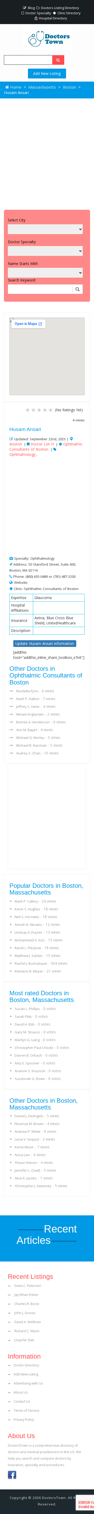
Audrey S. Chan (28, 753)
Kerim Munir (24, 1147)
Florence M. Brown (29, 1123)
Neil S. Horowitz (27, 916)
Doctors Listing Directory (59, 7)
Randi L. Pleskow (28, 948)
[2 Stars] (33, 410)
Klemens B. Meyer (29, 971)
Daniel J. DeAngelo (29, 1116)
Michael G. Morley (30, 737)
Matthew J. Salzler (29, 955)
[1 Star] (27, 410)
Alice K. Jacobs (26, 1178)
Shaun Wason (26, 1162)
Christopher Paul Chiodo (34, 1047)
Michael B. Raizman (31, 745)
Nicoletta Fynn (27, 691)
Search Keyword (21, 280)
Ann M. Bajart (26, 729)
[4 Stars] (45, 410)
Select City (16, 220)
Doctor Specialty (38, 13)
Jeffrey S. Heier (28, 706)
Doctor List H (42, 444)
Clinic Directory (69, 13)
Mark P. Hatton (27, 698)
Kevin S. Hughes (27, 909)
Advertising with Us (28, 1383)
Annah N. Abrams (28, 924)
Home (15, 87)
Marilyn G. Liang (27, 1039)
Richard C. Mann (26, 1331)
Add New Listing (47, 73)
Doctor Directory (26, 1365)
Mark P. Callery (26, 901)
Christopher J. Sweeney (33, 1186)
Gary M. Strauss (27, 1032)
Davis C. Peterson (27, 1286)
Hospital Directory (52, 18)
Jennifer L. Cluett (27, 1170)
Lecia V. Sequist (27, 1139)
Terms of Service (26, 1410)
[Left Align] (58, 60)
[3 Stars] (39, 410)
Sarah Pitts (23, 1016)
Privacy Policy (24, 1419)
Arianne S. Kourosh (30, 1071)
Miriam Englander (30, 714)
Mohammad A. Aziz (30, 940)
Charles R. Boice (26, 1304)
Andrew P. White (27, 1131)
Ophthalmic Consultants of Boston (46, 447)
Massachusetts (42, 87)
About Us (21, 1392)
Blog (31, 7)
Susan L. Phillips (27, 1008)
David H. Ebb (24, 1024)
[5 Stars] (50, 410)
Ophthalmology (22, 454)
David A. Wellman (27, 1322)
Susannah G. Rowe (30, 1078)
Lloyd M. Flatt (24, 1340)
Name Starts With (23, 263)
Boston (69, 87)
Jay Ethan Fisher (26, 1295)
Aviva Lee (22, 1154)
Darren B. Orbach (28, 1055)
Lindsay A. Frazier (28, 932)
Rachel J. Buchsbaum (31, 963)
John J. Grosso (25, 1313)
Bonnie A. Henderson (33, 722)
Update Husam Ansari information (44, 643)
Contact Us (22, 1401)
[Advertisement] (47, 152)
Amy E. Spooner (27, 1063)
